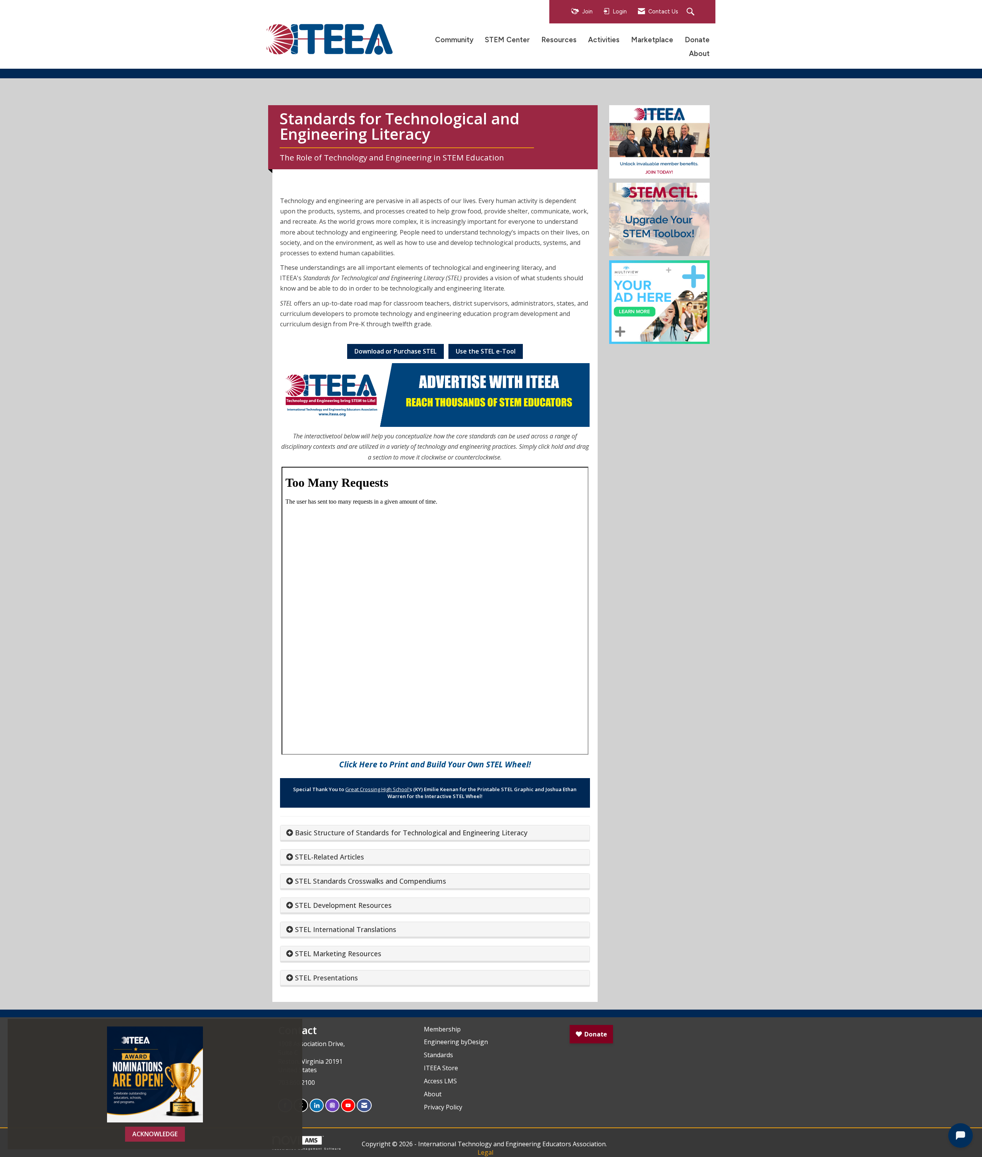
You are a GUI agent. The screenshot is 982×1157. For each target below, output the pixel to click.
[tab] (435, 832)
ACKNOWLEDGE (155, 1134)
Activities (604, 39)
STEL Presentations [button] (326, 977)
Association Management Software (306, 1148)
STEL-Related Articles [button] (329, 856)
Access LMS (440, 1081)
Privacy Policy (443, 1107)
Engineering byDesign (456, 1042)
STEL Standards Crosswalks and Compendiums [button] (370, 881)
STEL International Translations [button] (345, 929)
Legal (485, 1152)
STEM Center (507, 39)
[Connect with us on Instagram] (332, 1105)
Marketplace (652, 39)
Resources (559, 39)
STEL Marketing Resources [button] (338, 953)
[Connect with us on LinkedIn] (317, 1105)
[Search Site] (691, 12)
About (699, 53)
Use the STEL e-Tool (486, 351)
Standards (438, 1055)
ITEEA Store (441, 1068)
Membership (442, 1029)
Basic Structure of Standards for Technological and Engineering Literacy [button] (411, 832)
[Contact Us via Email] (364, 1105)
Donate (697, 39)
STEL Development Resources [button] (343, 905)
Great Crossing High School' (377, 789)
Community (454, 39)
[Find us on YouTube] (348, 1105)
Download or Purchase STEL (395, 351)
